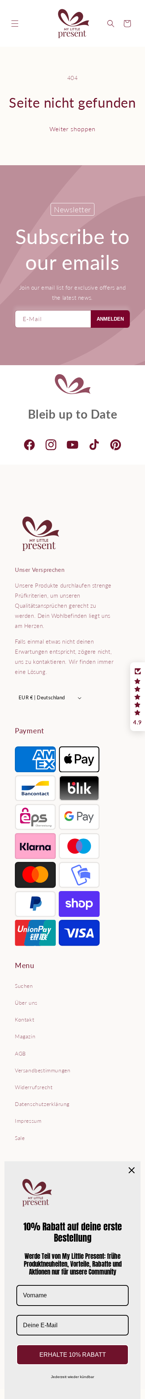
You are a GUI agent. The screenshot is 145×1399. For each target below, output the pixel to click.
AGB (20, 1053)
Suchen (24, 986)
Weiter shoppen (72, 128)
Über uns (26, 1002)
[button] (15, 23)
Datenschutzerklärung (42, 1104)
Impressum (28, 1121)
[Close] (132, 1170)
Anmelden (110, 319)
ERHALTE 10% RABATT (72, 1355)
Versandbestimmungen (42, 1070)
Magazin (25, 1036)
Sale (20, 1138)
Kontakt (24, 1019)
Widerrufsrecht (33, 1087)
